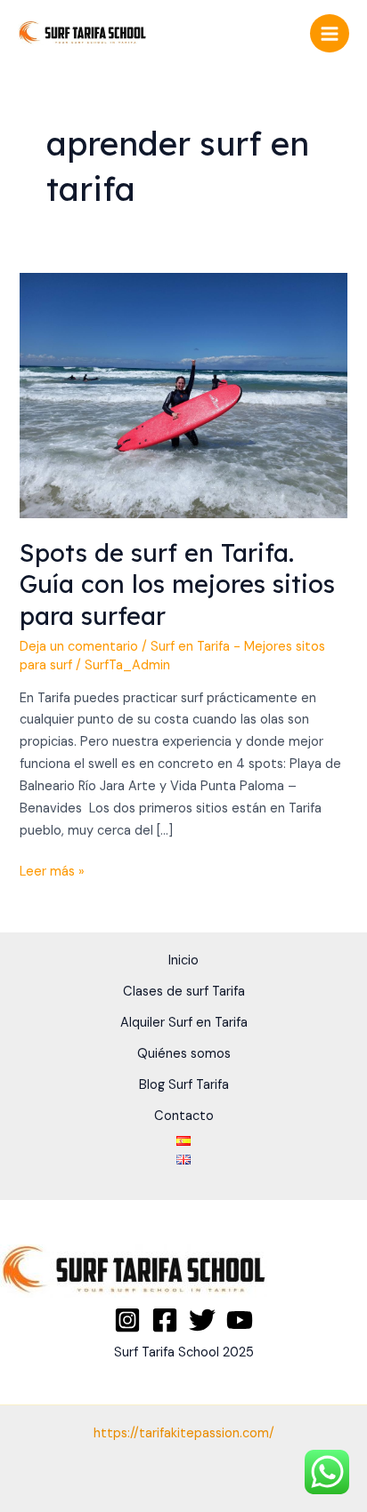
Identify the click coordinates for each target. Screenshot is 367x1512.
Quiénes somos (184, 1053)
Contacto (184, 1116)
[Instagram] (127, 1320)
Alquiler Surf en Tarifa (184, 1022)
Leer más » (52, 870)
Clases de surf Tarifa (184, 991)
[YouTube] (239, 1320)
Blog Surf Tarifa (184, 1084)
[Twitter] (202, 1320)
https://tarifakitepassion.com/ (184, 1433)
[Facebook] (164, 1320)
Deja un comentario (79, 646)
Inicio (183, 960)
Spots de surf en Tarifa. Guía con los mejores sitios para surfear (177, 584)
